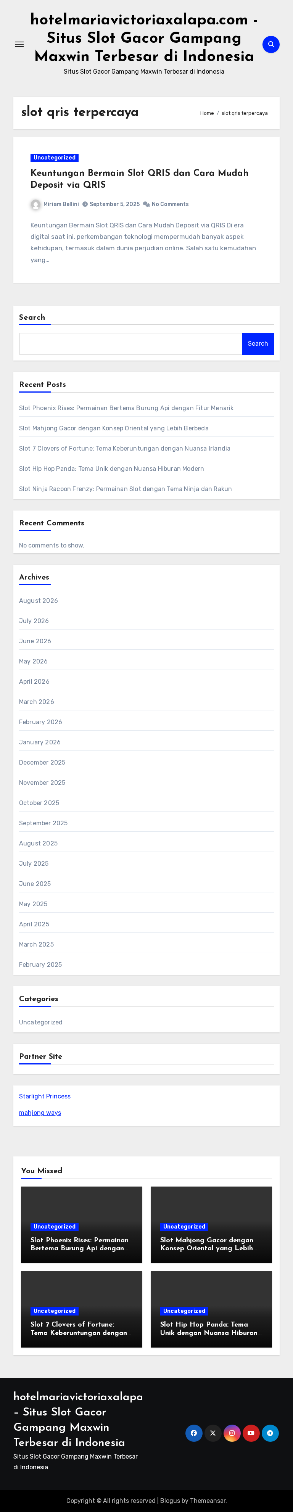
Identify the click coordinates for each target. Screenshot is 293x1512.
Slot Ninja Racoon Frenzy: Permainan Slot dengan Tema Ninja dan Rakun (125, 489)
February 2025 (40, 964)
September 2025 (43, 823)
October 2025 (39, 803)
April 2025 (34, 924)
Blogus (170, 1500)
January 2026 (40, 742)
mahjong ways (40, 1112)
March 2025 (36, 944)
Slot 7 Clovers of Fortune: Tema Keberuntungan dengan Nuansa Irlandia (125, 448)
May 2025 (33, 904)
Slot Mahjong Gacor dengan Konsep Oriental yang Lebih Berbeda (114, 428)
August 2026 (38, 600)
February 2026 (41, 722)
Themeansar (207, 1500)
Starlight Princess (45, 1096)
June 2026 (35, 641)
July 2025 (34, 863)
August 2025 (38, 843)
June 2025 (35, 883)
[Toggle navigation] (19, 44)
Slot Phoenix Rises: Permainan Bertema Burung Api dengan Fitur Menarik (126, 408)
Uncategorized (55, 158)
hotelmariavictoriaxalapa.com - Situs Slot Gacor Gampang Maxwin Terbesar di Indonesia (144, 39)
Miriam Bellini (61, 204)
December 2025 (42, 762)
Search (32, 318)
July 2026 (34, 621)
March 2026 (36, 701)
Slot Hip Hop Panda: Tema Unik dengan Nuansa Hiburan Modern (111, 468)
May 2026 (33, 661)
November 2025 (42, 782)
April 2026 (34, 681)
